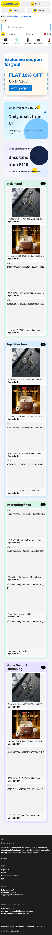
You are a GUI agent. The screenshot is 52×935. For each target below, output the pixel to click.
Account (8, 34)
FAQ (3, 879)
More (29, 34)
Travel (14, 10)
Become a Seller (7, 926)
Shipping (4, 873)
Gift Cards (30, 926)
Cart (48, 34)
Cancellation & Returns (10, 876)
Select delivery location (20, 16)
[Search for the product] (5, 26)
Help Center (40, 926)
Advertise (20, 926)
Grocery (39, 10)
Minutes (36, 4)
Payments (5, 870)
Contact (4, 859)
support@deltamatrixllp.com (12, 895)
